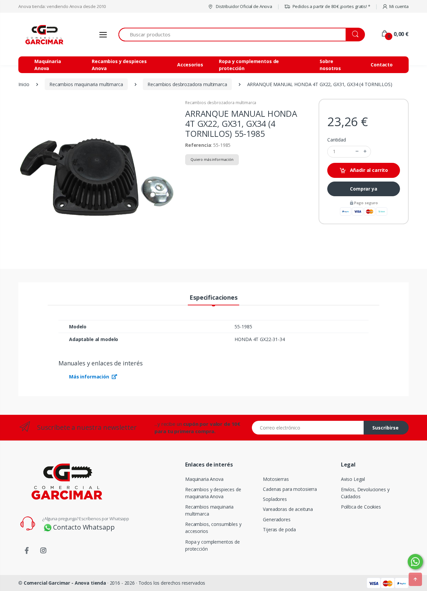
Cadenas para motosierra (290, 489)
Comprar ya (363, 189)
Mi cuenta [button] (399, 6)
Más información (89, 376)
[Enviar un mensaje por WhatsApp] (415, 561)
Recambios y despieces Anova (119, 64)
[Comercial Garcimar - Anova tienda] (43, 34)
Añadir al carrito (368, 170)
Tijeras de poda (279, 529)
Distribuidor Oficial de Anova (243, 6)
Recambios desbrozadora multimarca (220, 102)
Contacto (382, 64)
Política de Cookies (361, 507)
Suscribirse (385, 427)
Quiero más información (212, 159)
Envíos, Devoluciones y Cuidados (365, 493)
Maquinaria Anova (47, 64)
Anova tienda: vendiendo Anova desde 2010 (62, 6)
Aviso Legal (353, 479)
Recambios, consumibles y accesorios (213, 527)
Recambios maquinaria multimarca (209, 510)
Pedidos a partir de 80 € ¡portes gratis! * (331, 6)
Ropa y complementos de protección (249, 64)
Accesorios (190, 64)
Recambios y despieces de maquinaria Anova (213, 493)
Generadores (276, 519)
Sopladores (275, 499)
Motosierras (276, 479)
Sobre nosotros (330, 64)
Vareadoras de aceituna (288, 509)
